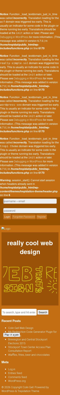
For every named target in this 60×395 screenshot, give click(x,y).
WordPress (8, 391)
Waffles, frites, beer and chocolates (29, 354)
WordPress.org (17, 381)
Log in (11, 369)
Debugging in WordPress (14, 37)
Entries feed (15, 373)
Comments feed (17, 377)
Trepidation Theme (28, 391)
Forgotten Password (24, 216)
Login (7, 216)
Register (41, 216)
